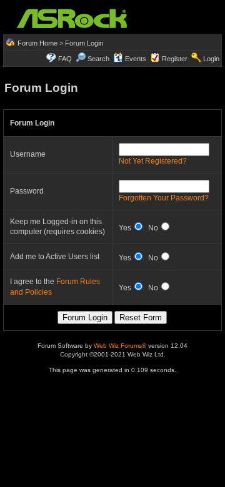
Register (175, 58)
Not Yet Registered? (153, 161)
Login (211, 58)
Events (135, 58)
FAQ (65, 58)
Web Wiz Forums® (120, 345)
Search (98, 58)
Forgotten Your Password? (164, 198)
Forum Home (38, 43)
